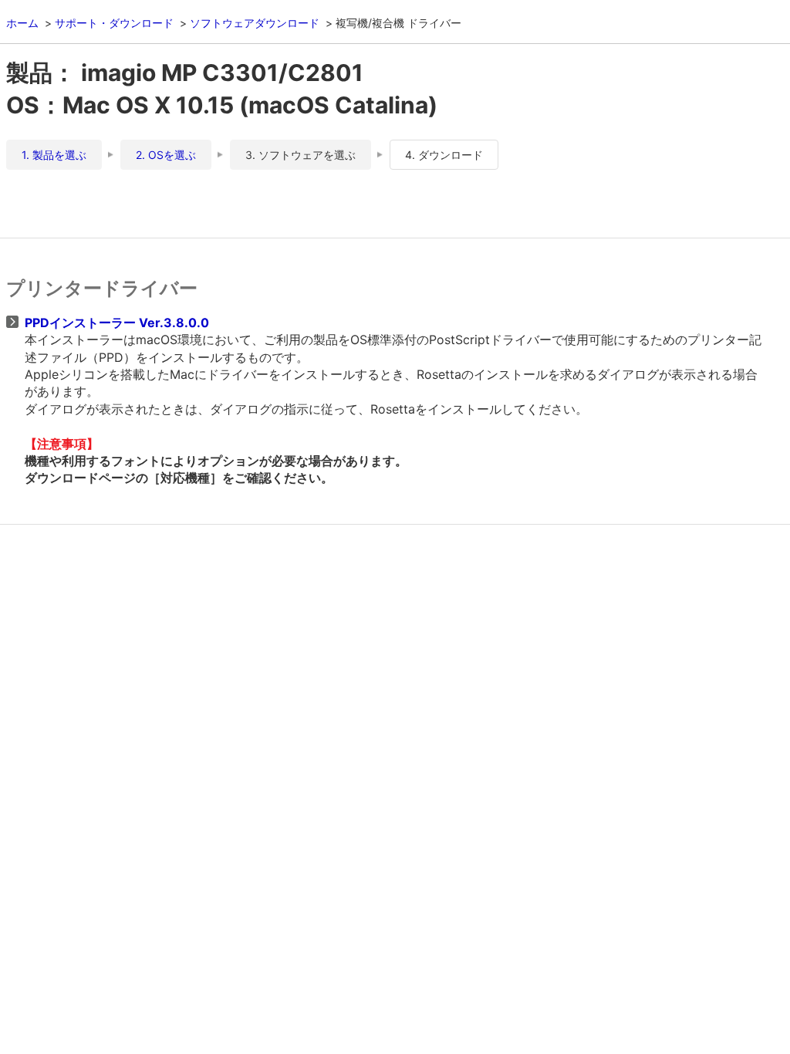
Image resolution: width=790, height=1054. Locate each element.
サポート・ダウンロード (114, 22)
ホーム (22, 22)
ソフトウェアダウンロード (254, 22)
